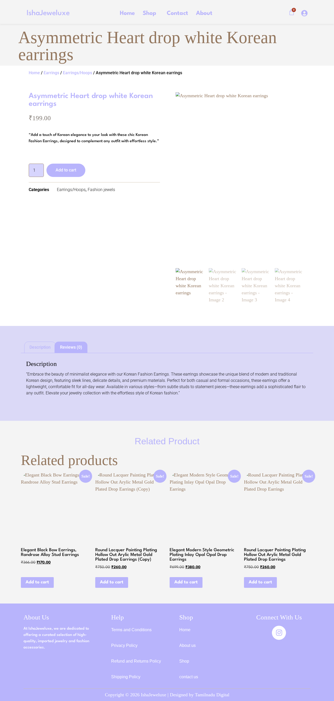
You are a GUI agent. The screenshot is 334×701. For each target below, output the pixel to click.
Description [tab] (40, 347)
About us (187, 645)
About (204, 13)
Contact (177, 13)
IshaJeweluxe (48, 13)
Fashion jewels (101, 189)
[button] (151, 13)
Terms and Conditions (131, 630)
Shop (149, 13)
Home (127, 13)
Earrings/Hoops (77, 72)
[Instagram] (279, 633)
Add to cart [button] (37, 582)
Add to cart (66, 170)
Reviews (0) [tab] (71, 347)
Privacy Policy (124, 645)
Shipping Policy (125, 677)
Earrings (51, 72)
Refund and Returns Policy (136, 661)
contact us (188, 677)
